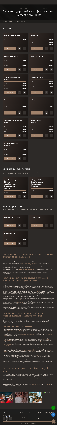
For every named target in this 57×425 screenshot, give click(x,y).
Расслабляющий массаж (35, 264)
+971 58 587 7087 (35, 384)
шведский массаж (40, 341)
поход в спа (11, 287)
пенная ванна (7, 353)
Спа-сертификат (36, 291)
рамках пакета (46, 357)
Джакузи (33, 351)
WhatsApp (47, 384)
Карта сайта (22, 417)
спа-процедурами (44, 376)
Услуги (30, 415)
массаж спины (7, 345)
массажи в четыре (12, 330)
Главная (4, 21)
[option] (21, 397)
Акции (30, 412)
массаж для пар (40, 355)
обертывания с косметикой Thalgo (29, 350)
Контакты (22, 415)
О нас (21, 412)
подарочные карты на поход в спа (26, 269)
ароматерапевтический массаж (27, 334)
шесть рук (19, 330)
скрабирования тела (37, 349)
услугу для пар (20, 302)
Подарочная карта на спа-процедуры (29, 263)
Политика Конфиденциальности (33, 418)
